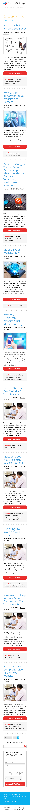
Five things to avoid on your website (11, 532)
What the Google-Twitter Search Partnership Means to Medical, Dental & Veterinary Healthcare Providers (14, 174)
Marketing (13, 379)
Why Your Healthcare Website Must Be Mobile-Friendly (13, 319)
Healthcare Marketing (16, 79)
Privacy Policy (14, 801)
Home (6, 8)
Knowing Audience (10, 238)
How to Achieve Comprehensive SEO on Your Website (13, 671)
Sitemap (6, 801)
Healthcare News (9, 82)
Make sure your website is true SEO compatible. (13, 459)
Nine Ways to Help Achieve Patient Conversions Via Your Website (14, 599)
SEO (14, 155)
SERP (17, 728)
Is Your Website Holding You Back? (14, 27)
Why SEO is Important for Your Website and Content (14, 97)
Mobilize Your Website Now (11, 251)
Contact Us (19, 8)
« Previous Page (8, 738)
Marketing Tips (14, 306)
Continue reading (15, 73)
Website (11, 8)
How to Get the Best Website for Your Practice (13, 391)
